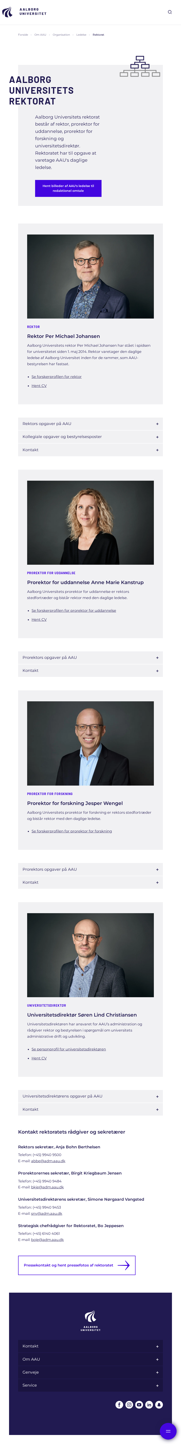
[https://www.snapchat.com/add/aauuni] (159, 1405)
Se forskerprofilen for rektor (57, 376)
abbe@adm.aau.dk (48, 1161)
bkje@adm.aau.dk (47, 1187)
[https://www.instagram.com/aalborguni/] (129, 1405)
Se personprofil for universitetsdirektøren (69, 1049)
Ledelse (81, 34)
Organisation (61, 34)
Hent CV (39, 385)
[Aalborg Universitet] (24, 12)
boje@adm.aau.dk (47, 1239)
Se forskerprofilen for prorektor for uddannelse (74, 610)
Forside (23, 34)
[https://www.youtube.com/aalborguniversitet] (139, 1405)
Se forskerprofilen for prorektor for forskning (72, 831)
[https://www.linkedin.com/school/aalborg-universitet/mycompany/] (149, 1405)
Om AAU (40, 34)
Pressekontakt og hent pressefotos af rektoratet (68, 1265)
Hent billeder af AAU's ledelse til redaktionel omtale (68, 188)
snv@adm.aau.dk (46, 1213)
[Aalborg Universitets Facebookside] (119, 1405)
